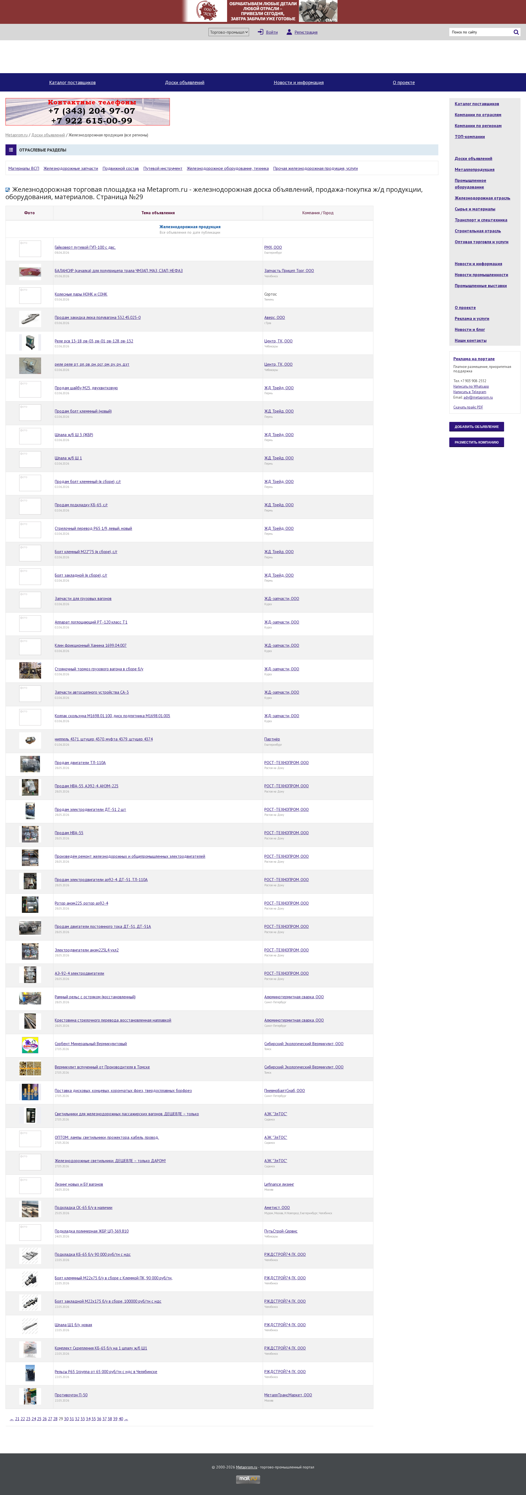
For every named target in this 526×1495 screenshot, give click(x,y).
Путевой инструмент (162, 168)
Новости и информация (299, 82)
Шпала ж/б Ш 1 (68, 458)
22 (23, 1418)
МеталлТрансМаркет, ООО (288, 1394)
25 (39, 1418)
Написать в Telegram (469, 392)
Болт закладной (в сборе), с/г (81, 575)
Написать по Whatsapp (471, 386)
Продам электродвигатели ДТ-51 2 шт (90, 809)
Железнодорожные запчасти (71, 168)
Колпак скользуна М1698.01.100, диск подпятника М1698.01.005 (112, 715)
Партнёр (272, 739)
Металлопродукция (474, 169)
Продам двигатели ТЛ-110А (80, 762)
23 (28, 1418)
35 (94, 1418)
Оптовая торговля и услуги (481, 241)
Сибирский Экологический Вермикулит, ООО (304, 1043)
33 (83, 1418)
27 (50, 1418)
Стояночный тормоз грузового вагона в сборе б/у (99, 668)
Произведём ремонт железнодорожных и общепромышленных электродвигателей (130, 856)
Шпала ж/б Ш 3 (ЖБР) (74, 434)
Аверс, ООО (274, 317)
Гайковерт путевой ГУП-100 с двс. (85, 247)
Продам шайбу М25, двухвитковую (86, 387)
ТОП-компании (470, 136)
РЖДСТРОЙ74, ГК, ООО (285, 1254)
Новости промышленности (481, 274)
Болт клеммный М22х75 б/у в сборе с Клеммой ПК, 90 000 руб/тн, (113, 1277)
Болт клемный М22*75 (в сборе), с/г (86, 551)
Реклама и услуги (472, 318)
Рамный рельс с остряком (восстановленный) (95, 996)
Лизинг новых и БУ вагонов (79, 1184)
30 (66, 1418)
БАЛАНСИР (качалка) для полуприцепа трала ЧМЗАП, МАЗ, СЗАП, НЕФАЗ (119, 270)
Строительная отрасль (478, 230)
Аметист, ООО (277, 1207)
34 (88, 1418)
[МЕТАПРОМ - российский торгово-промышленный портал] (56, 57)
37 (104, 1418)
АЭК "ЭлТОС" (275, 1113)
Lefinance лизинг (279, 1184)
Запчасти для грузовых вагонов (83, 598)
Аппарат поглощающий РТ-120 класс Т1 (91, 622)
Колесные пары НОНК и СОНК (81, 294)
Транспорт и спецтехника (481, 219)
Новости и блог (470, 329)
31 (72, 1418)
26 (44, 1418)
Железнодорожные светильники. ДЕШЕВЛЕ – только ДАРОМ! (110, 1160)
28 (55, 1418)
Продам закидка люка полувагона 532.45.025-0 (98, 317)
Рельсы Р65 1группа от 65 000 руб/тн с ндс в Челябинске (106, 1371)
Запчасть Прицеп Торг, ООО (289, 270)
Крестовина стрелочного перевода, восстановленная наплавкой (113, 1020)
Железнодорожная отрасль (482, 198)
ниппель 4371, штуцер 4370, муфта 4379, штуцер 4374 (104, 739)
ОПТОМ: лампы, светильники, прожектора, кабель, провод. (107, 1137)
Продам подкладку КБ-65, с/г (81, 504)
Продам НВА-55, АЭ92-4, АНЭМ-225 (86, 785)
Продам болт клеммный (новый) (83, 411)
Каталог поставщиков (72, 82)
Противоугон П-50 (71, 1394)
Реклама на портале (474, 358)
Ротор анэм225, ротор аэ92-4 (81, 903)
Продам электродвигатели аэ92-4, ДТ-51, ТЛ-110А (101, 879)
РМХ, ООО (273, 247)
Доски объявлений (184, 82)
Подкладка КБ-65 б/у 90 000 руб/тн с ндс (93, 1254)
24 (34, 1418)
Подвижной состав (120, 168)
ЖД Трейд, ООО (279, 387)
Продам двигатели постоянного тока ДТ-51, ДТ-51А (103, 926)
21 (17, 1418)
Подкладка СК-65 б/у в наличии (83, 1207)
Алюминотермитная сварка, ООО (294, 996)
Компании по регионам (478, 125)
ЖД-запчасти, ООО (281, 598)
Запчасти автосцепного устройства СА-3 (92, 692)
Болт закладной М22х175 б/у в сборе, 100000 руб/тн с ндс (108, 1301)
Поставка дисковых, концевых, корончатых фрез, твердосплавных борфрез (123, 1090)
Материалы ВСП (23, 168)
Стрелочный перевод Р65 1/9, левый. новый (93, 528)
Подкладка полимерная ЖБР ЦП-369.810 (91, 1231)
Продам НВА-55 (69, 832)
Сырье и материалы (475, 208)
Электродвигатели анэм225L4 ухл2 (87, 950)
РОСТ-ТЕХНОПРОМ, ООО (286, 762)
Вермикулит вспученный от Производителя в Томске (102, 1067)
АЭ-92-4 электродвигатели (79, 973)
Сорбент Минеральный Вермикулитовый (91, 1043)
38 (110, 1418)
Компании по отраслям (478, 114)
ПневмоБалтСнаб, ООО (284, 1090)
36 (99, 1418)
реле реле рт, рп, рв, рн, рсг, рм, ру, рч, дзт (92, 364)
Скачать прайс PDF (468, 407)
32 (77, 1418)
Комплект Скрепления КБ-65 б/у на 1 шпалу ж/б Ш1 (101, 1348)
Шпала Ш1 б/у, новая (73, 1324)
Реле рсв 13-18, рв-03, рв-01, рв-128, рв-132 (94, 341)
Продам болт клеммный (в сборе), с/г (88, 481)
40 (121, 1418)
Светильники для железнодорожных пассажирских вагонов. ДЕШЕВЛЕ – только (127, 1113)
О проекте (404, 82)
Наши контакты (471, 340)
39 (115, 1418)
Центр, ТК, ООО (278, 341)
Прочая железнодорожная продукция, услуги (315, 168)
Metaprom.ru (16, 135)
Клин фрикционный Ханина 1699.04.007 (91, 645)
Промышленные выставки (481, 285)
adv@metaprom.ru (478, 397)
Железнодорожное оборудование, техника (228, 168)
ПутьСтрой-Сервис (281, 1231)
